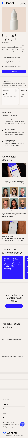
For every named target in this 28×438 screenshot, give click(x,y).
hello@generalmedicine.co (10, 428)
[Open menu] (24, 3)
